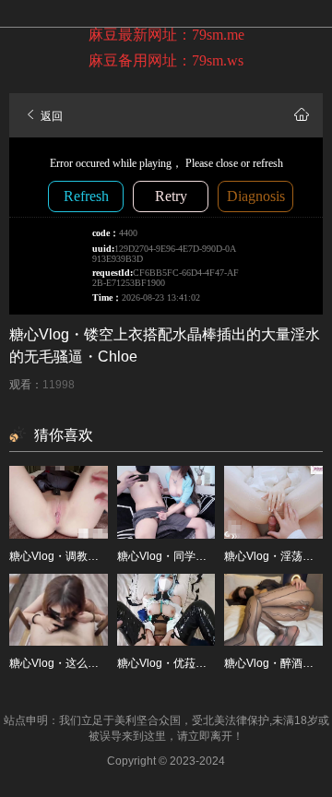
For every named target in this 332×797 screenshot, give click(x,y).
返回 (50, 116)
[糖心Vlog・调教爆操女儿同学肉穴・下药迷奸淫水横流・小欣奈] (58, 502)
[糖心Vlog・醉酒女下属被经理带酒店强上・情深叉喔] (273, 610)
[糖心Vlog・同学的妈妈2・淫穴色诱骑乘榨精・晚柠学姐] (166, 502)
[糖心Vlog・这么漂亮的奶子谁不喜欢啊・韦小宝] (58, 610)
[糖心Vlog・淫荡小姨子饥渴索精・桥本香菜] (273, 502)
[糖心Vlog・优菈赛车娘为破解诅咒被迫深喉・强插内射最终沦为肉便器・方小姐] (166, 610)
